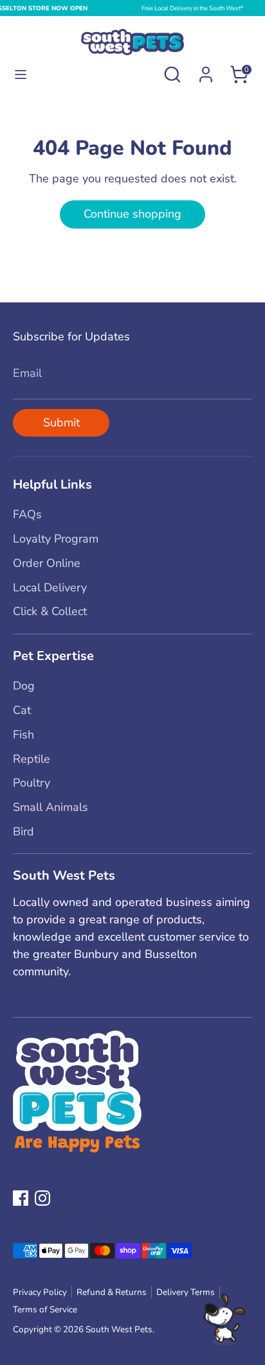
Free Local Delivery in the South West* (192, 8)
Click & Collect (50, 611)
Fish (23, 734)
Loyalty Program (55, 538)
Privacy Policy (40, 1292)
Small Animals (50, 807)
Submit (61, 422)
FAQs (27, 514)
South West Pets (119, 1329)
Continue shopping (132, 214)
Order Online (46, 563)
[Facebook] (20, 1198)
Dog (24, 685)
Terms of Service (45, 1309)
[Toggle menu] (20, 75)
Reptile (31, 759)
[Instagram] (42, 1198)
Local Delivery (50, 587)
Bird (23, 831)
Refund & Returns (112, 1292)
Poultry (31, 782)
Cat (22, 710)
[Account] (206, 70)
